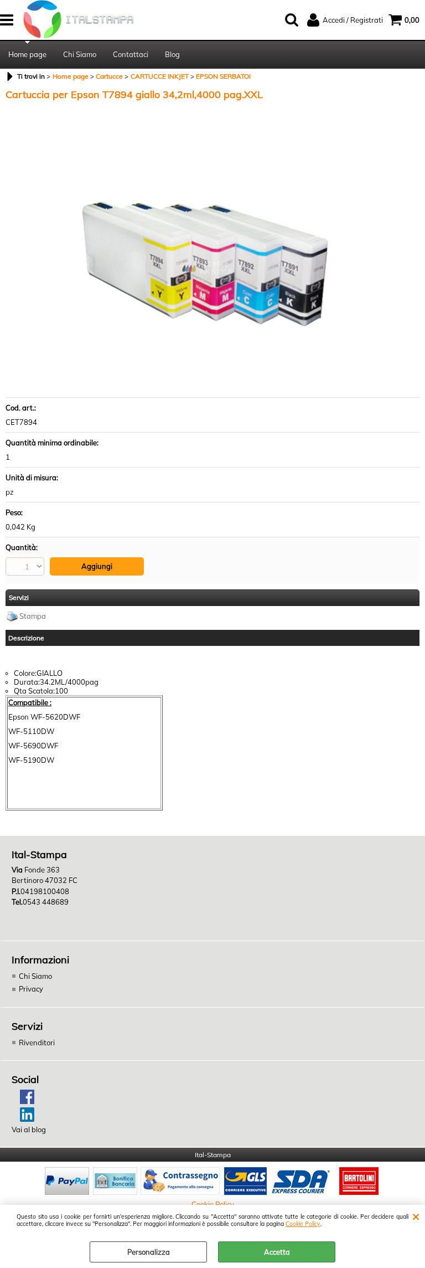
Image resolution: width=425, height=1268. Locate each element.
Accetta (277, 1252)
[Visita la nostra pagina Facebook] (23, 1101)
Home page (27, 54)
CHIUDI (415, 1215)
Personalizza (148, 1252)
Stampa (32, 616)
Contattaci (130, 54)
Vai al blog (29, 1129)
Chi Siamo (79, 54)
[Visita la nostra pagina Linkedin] (23, 1119)
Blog (172, 54)
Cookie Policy (303, 1224)
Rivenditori (37, 1042)
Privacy (31, 988)
